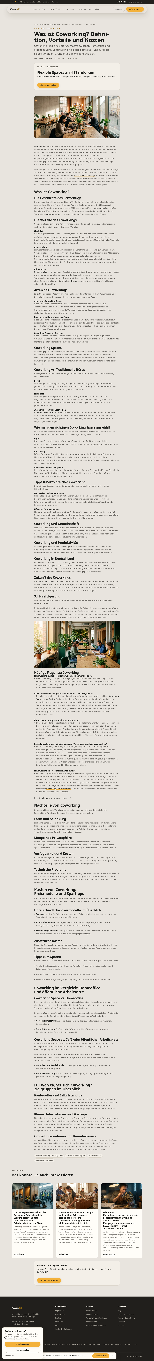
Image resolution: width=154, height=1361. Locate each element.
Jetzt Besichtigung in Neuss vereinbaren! (52, 798)
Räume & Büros (39, 9)
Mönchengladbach (44, 1344)
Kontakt (58, 1318)
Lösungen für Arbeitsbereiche (50, 24)
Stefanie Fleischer (45, 59)
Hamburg (92, 1344)
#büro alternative (95, 1156)
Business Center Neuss (126, 1318)
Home (36, 24)
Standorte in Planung (126, 1314)
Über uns (82, 9)
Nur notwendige (22, 1350)
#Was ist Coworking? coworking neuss (49, 1156)
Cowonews (59, 1322)
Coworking (39, 146)
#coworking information (44, 1160)
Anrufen (118, 9)
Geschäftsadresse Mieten (96, 1325)
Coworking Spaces (55, 214)
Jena (112, 1344)
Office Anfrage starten (49, 1280)
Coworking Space (103, 208)
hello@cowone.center (135, 2)
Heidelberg (76, 1344)
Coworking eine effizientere (58, 788)
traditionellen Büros (45, 412)
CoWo (15, 9)
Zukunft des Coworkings (48, 581)
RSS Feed (121, 1325)
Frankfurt (62, 1344)
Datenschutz (60, 1314)
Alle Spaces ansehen (48, 85)
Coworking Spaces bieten (45, 272)
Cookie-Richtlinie (22, 1339)
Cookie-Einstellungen (63, 1329)
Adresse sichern (100, 1356)
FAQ (90, 9)
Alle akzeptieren (22, 1344)
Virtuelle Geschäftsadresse (96, 1318)
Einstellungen (9, 1355)
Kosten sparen (77, 281)
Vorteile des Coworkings (84, 175)
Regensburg (119, 1344)
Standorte (70, 9)
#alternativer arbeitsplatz (76, 1156)
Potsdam (106, 1344)
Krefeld (54, 1344)
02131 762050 (121, 2)
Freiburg (84, 1344)
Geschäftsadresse (57, 9)
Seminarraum (91, 1322)
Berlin (99, 1344)
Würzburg (128, 1344)
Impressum (59, 1311)
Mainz (68, 1344)
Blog (97, 9)
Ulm (135, 1344)
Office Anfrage (135, 9)
